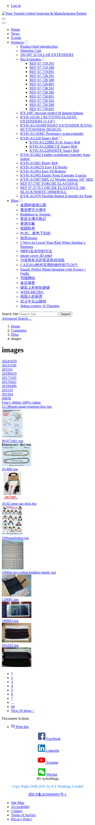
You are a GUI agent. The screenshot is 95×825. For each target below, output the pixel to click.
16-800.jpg (10, 469)
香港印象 (27, 223)
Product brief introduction (39, 46)
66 (13, 706)
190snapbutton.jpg (15, 538)
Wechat (51, 774)
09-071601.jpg (12, 441)
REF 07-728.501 (42, 76)
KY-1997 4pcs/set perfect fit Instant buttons (51, 113)
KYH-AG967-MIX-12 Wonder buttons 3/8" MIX (56, 179)
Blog (14, 201)
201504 (7, 394)
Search (65, 314)
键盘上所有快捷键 (35, 287)
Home (15, 29)
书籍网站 (27, 278)
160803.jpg (10, 621)
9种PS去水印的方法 (36, 251)
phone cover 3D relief (36, 256)
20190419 (9, 373)
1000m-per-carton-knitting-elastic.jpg (29, 572)
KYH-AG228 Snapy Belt (39, 138)
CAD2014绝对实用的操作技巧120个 (49, 265)
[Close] (4, 23)
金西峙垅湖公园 (33, 205)
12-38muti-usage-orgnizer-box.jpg (27, 406)
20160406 (9, 386)
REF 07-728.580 (42, 80)
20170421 (9, 382)
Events (16, 38)
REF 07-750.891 (42, 109)
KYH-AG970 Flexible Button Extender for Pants (56, 196)
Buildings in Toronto (35, 214)
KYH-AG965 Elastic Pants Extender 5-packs (53, 175)
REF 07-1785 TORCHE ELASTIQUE (49, 184)
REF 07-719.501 (42, 63)
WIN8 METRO (32, 292)
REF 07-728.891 (42, 84)
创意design (28, 238)
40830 (6, 398)
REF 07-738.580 (42, 92)
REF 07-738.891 (42, 96)
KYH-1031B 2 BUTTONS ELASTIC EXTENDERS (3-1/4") (48, 119)
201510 (7, 390)
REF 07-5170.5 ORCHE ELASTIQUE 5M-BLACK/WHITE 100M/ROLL (53, 190)
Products (17, 42)
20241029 (9, 361)
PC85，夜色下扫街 (35, 233)
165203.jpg (10, 645)
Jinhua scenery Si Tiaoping (39, 306)
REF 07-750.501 (42, 101)
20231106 (9, 365)
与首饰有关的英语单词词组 (42, 260)
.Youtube (51, 762)
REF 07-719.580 (42, 67)
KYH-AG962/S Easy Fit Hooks (43, 167)
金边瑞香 (27, 283)
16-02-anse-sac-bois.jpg (19, 504)
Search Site (10, 314)
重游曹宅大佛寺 (33, 210)
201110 (7, 369)
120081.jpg (10, 599)
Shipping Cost (30, 51)
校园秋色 (27, 228)
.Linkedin (52, 751)
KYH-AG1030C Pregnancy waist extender (51, 134)
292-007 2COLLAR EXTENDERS (47, 55)
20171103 (9, 378)
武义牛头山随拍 (33, 301)
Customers (19, 330)
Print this (22, 727)
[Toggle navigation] (4, 18)
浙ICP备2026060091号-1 (47, 794)
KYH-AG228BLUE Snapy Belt (53, 146)
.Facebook (53, 739)
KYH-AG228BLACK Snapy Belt (55, 142)
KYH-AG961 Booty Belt (39, 163)
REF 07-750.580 (42, 105)
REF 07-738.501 (42, 88)
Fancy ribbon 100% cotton (21, 402)
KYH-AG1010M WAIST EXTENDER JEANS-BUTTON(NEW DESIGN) (56, 127)
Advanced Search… (16, 318)
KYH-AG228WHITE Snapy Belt (54, 151)
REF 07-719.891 (42, 72)
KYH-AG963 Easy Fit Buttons (43, 171)
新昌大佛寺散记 (33, 219)
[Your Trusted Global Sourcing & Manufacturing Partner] (44, 13)
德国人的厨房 (31, 296)
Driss (15, 334)
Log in (16, 6)
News (15, 34)
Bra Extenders (30, 59)
